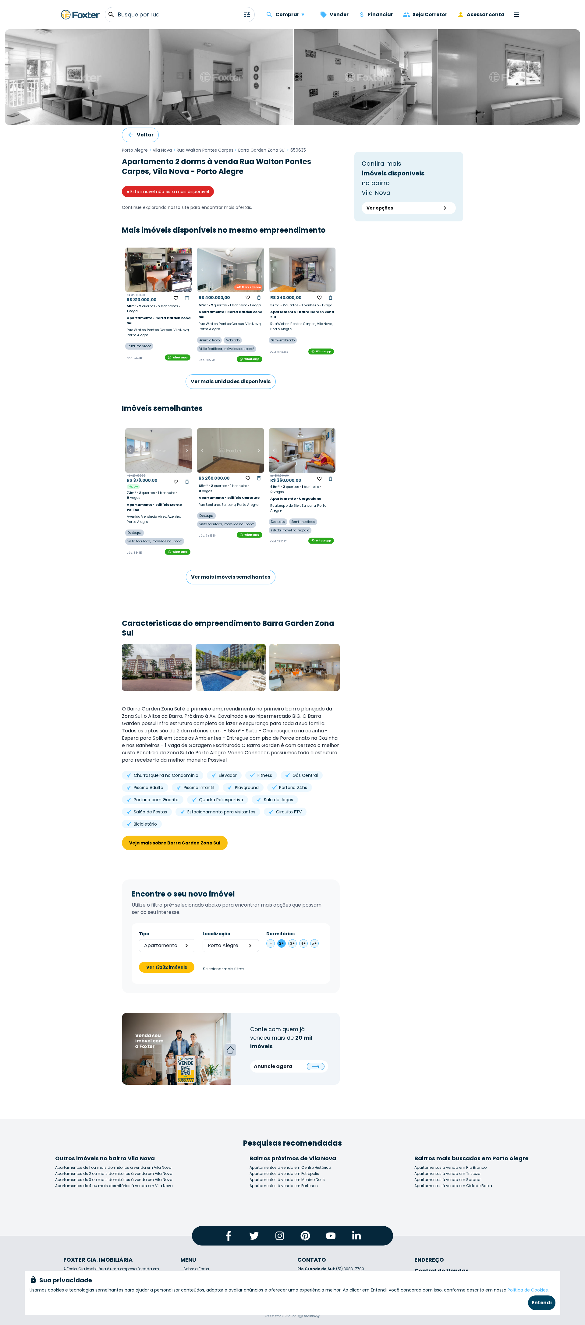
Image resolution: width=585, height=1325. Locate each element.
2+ (281, 943)
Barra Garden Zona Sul (261, 150)
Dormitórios (280, 934)
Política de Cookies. (528, 1290)
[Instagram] (280, 1236)
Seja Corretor (430, 14)
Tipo (144, 934)
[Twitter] (254, 1236)
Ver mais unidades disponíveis (231, 381)
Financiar (380, 14)
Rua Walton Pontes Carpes (205, 150)
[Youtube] (331, 1236)
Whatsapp (180, 357)
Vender (339, 14)
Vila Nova (162, 150)
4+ (303, 943)
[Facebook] (228, 1236)
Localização (216, 934)
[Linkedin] (356, 1236)
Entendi (542, 1302)
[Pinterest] (305, 1236)
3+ (292, 943)
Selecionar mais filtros (223, 969)
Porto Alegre (135, 150)
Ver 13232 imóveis (166, 967)
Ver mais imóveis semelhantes (230, 576)
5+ (314, 943)
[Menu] (516, 14)
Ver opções (380, 208)
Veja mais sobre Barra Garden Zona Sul (174, 843)
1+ (270, 943)
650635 (298, 150)
